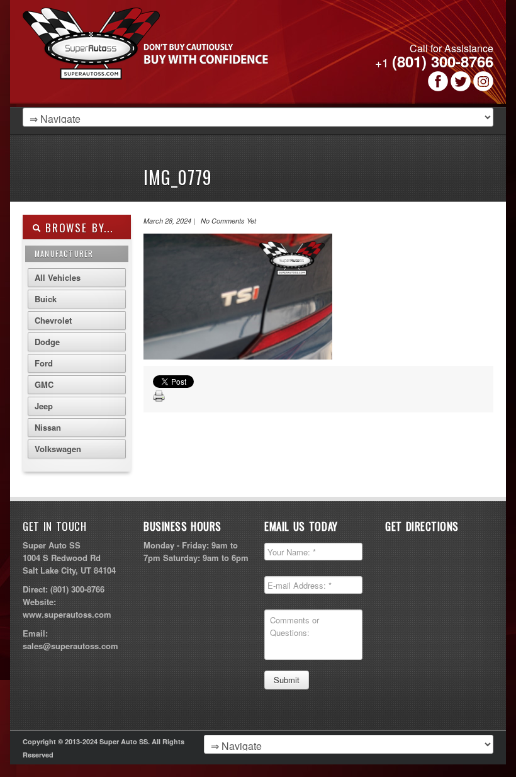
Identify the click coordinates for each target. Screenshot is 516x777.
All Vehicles (58, 277)
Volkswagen (58, 449)
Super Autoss (179, 58)
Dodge (47, 342)
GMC (44, 384)
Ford (44, 363)
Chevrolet (53, 320)
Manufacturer (64, 253)
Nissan (48, 427)
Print (159, 396)
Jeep (44, 406)
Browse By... (77, 227)
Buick (46, 299)
